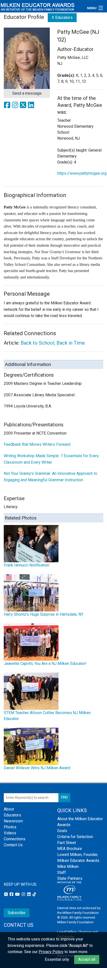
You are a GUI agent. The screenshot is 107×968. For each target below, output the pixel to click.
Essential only (57, 959)
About (9, 809)
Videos (10, 833)
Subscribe (16, 912)
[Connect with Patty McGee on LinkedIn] (31, 106)
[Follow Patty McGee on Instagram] (16, 106)
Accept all (86, 959)
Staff (61, 872)
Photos (10, 827)
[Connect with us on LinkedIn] (29, 894)
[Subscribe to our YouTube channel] (18, 894)
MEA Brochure (69, 848)
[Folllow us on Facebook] (12, 894)
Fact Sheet (66, 842)
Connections (14, 839)
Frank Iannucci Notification (26, 565)
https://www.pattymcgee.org (82, 173)
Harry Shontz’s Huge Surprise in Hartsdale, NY (43, 614)
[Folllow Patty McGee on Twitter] (24, 106)
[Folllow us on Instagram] (24, 894)
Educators (63, 17)
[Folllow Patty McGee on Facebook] (8, 106)
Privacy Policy (51, 951)
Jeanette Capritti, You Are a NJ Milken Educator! (45, 663)
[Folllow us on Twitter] (6, 894)
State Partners (69, 878)
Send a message (27, 93)
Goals (62, 830)
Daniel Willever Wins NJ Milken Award (37, 768)
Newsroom (13, 821)
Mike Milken (68, 866)
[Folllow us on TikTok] (34, 894)
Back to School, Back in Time (53, 343)
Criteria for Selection (75, 836)
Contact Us (13, 845)
